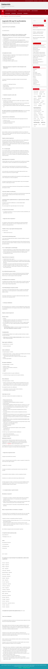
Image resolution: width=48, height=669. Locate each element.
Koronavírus (35, 79)
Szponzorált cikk (37, 120)
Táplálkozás (19, 13)
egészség (39, 98)
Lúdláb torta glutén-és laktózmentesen (39, 52)
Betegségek (13, 13)
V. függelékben (9, 443)
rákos (38, 118)
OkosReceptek (37, 43)
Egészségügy (35, 72)
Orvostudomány (35, 80)
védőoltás (35, 124)
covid (39, 96)
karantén (40, 105)
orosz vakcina (35, 114)
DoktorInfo (5, 4)
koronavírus (37, 108)
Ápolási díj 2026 (35, 27)
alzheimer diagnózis (42, 91)
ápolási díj (43, 124)
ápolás (39, 124)
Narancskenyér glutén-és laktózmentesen (39, 55)
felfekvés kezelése (36, 102)
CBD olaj (35, 96)
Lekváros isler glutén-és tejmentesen (38, 45)
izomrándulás (35, 105)
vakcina (43, 122)
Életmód (34, 76)
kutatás (43, 111)
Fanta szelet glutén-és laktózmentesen (39, 53)
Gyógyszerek (7, 13)
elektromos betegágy (36, 99)
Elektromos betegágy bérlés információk (39, 29)
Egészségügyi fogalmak (36, 73)
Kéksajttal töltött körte (36, 49)
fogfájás (41, 102)
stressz (42, 118)
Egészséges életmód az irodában (38, 35)
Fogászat (34, 77)
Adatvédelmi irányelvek (26, 667)
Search (45, 21)
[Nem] (46, 666)
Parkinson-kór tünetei (36, 117)
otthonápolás (41, 114)
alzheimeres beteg (36, 92)
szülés (42, 120)
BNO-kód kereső (35, 10)
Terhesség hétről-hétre (36, 84)
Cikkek (34, 70)
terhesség (36, 122)
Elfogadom (20, 667)
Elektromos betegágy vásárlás (24, 10)
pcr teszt (35, 118)
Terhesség (25, 13)
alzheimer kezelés (41, 92)
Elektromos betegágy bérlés (10, 10)
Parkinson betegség (42, 117)
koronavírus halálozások (37, 111)
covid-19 (43, 96)
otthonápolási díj (36, 115)
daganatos (35, 98)
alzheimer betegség (36, 91)
